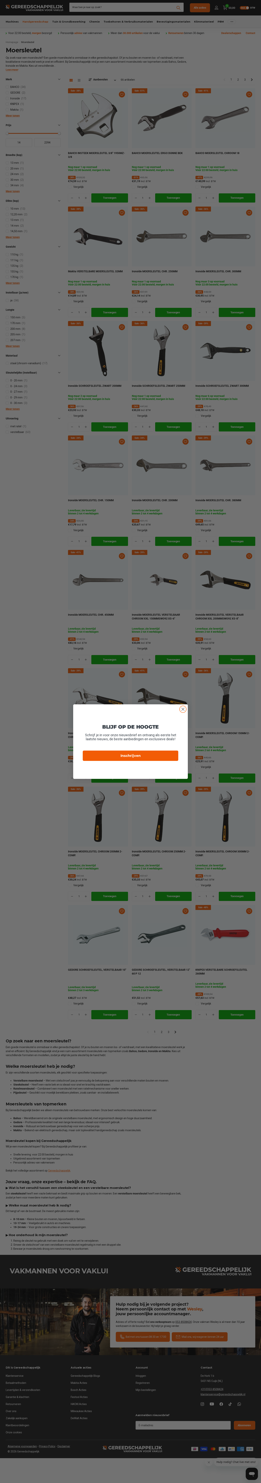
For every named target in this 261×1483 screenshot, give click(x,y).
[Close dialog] (183, 709)
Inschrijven (131, 756)
